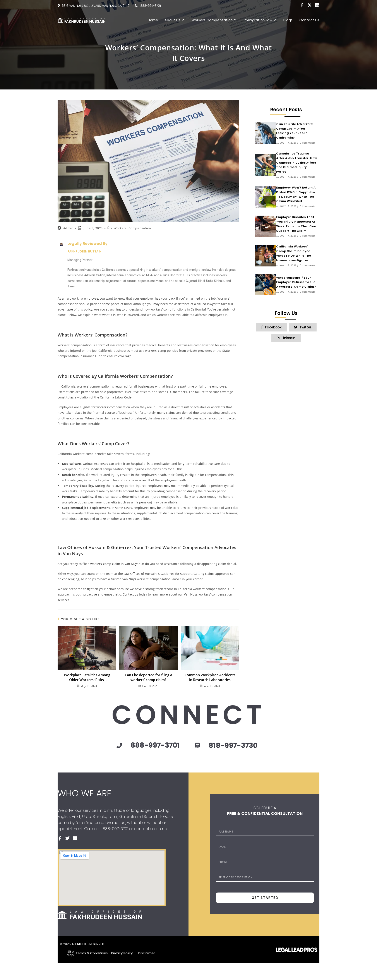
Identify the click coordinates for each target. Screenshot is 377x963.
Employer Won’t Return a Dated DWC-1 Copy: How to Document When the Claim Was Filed (295, 194)
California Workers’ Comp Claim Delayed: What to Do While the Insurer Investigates (293, 253)
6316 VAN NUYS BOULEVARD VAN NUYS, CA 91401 (96, 5)
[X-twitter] (309, 5)
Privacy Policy (122, 953)
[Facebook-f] (302, 5)
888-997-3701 (149, 5)
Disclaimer (146, 953)
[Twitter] (67, 838)
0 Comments (307, 142)
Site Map (70, 953)
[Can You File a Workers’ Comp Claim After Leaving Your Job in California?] (265, 133)
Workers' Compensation (132, 228)
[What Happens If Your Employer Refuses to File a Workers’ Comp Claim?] (265, 284)
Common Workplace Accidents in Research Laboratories (210, 677)
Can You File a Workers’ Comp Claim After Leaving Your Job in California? (294, 131)
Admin (68, 228)
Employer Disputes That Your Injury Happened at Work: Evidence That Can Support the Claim (296, 224)
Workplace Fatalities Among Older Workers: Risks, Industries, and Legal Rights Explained (87, 677)
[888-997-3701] (119, 745)
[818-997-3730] (197, 746)
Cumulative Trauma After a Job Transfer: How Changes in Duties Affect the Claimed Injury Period (296, 162)
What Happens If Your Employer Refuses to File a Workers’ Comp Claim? (296, 282)
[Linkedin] (317, 5)
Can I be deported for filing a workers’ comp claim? (148, 677)
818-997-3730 (233, 745)
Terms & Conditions (92, 953)
